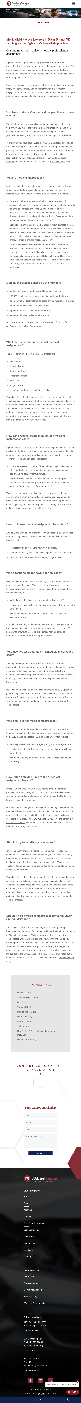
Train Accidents (24, 1026)
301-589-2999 (40, 22)
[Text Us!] (73, 1392)
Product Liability (24, 1017)
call (67, 1401)
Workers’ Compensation (35, 1303)
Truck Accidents (31, 1283)
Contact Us (29, 1216)
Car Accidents (30, 1276)
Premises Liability (25, 992)
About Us (28, 1210)
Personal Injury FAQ (26, 1039)
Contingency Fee (31, 1230)
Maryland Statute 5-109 (24, 789)
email (13, 1401)
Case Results (30, 1236)
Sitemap (27, 1257)
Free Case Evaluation (34, 1223)
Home (26, 1196)
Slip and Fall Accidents (27, 997)
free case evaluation (15, 822)
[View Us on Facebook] (30, 1380)
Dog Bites (21, 1002)
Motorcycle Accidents (33, 1290)
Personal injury (30, 1296)
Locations (28, 1250)
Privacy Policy (35, 1390)
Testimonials (29, 1243)
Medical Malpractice (26, 1012)
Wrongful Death (24, 1007)
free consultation (57, 162)
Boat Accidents (24, 1021)
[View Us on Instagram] (40, 1380)
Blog (26, 1203)
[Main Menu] (73, 3)
